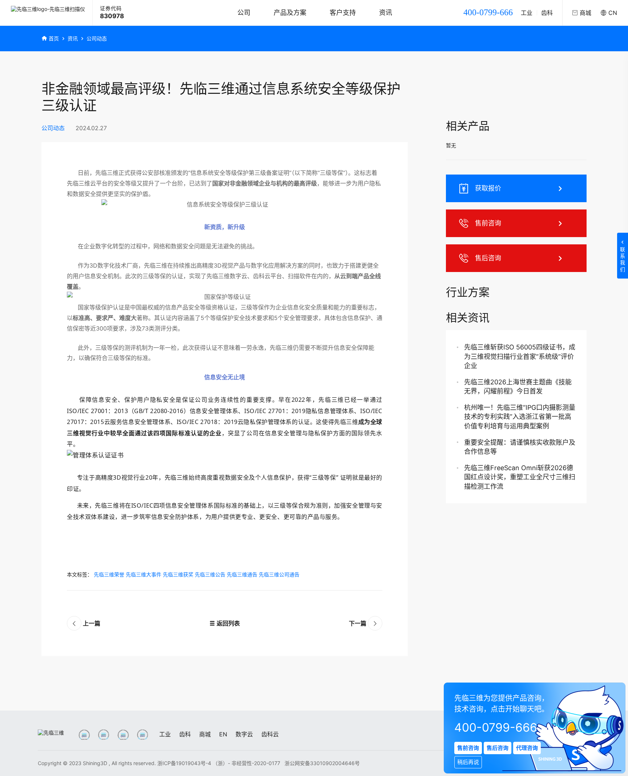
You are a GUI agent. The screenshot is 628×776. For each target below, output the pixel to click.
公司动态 (96, 38)
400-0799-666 (488, 12)
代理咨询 (527, 747)
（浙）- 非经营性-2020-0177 (247, 763)
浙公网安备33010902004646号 (322, 763)
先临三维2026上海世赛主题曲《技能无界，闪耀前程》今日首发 (518, 386)
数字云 (244, 734)
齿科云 (270, 734)
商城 (205, 734)
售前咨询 (488, 223)
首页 (54, 38)
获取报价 (488, 188)
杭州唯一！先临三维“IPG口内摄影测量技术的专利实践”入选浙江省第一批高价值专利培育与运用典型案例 (519, 416)
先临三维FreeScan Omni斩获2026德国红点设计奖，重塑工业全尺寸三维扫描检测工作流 (519, 477)
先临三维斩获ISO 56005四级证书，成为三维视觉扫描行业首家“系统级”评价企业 (519, 356)
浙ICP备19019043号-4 (184, 763)
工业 (526, 12)
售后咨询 (488, 258)
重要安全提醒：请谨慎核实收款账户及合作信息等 (519, 447)
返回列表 (227, 623)
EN (223, 734)
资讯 (385, 12)
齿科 (547, 12)
